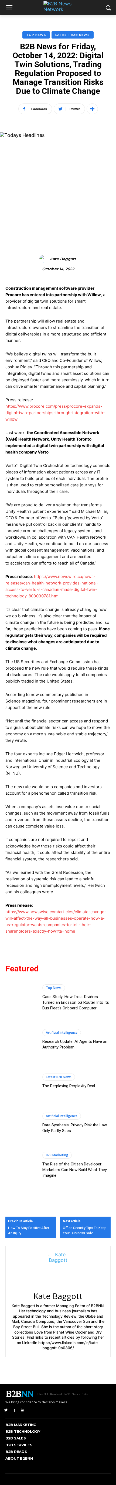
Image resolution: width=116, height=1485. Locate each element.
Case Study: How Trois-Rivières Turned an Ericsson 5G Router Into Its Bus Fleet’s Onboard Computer (75, 1002)
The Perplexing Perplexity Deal (68, 1086)
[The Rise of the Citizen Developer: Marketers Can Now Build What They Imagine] (21, 1165)
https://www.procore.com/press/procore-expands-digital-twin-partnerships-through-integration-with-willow (55, 413)
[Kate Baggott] (44, 259)
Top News (36, 35)
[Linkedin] (23, 1410)
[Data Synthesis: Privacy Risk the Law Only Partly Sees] (21, 1123)
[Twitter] (6, 1410)
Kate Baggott (63, 259)
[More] (92, 108)
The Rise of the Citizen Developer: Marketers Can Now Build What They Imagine (74, 1170)
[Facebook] (14, 1410)
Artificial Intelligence (61, 1032)
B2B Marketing (57, 1155)
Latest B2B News (72, 35)
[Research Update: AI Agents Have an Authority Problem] (21, 1039)
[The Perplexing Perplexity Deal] (21, 1081)
